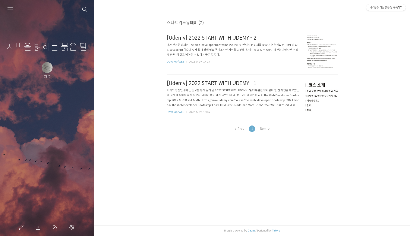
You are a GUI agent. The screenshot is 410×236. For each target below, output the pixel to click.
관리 (72, 227)
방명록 (39, 227)
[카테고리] (10, 9)
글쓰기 (22, 227)
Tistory (276, 230)
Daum (251, 230)
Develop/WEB (175, 61)
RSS (56, 227)
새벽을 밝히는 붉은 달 (47, 47)
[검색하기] (84, 9)
